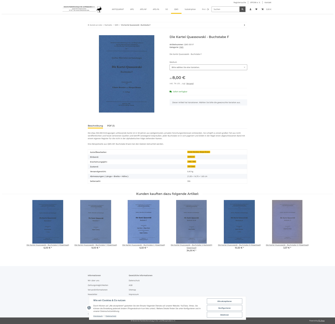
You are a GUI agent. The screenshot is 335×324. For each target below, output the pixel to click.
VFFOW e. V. (255, 2)
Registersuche (240, 2)
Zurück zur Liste (96, 25)
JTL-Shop (321, 321)
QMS (181, 47)
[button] (250, 9)
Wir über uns (93, 280)
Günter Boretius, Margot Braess (199, 152)
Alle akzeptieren (224, 301)
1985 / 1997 (192, 162)
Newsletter (92, 294)
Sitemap (132, 289)
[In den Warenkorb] (90, 33)
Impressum (98, 316)
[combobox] (208, 67)
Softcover (191, 157)
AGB (130, 285)
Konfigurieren (224, 308)
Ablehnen (224, 315)
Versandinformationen (98, 289)
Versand (190, 83)
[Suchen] (242, 9)
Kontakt (268, 2)
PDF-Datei (191, 166)
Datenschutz (110, 316)
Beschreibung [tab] (95, 126)
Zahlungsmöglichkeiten (98, 285)
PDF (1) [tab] (111, 126)
